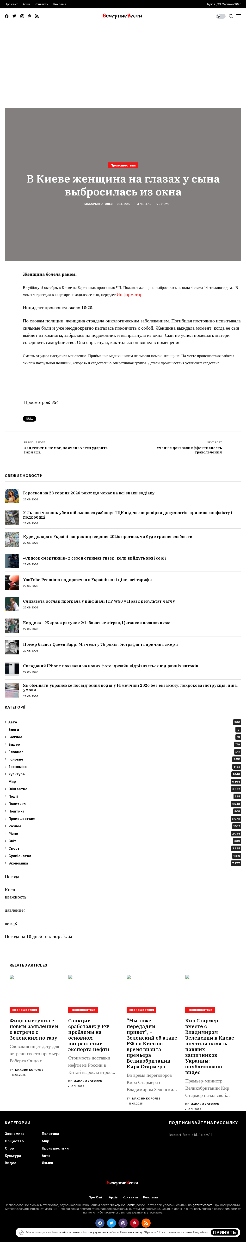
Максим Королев (98, 204)
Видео (124, 744)
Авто (124, 722)
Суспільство (124, 856)
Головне (124, 759)
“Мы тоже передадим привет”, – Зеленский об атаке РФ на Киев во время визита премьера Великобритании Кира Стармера (152, 1043)
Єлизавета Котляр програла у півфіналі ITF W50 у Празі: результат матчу (99, 601)
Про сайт (96, 1197)
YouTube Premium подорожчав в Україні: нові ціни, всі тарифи (87, 579)
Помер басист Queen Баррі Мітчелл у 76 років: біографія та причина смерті (100, 644)
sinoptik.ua (60, 936)
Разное (124, 826)
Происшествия (123, 165)
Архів (113, 1197)
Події (124, 796)
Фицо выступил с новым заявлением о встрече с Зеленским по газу (34, 1029)
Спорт (124, 848)
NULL (29, 418)
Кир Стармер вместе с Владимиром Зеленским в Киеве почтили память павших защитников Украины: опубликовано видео (209, 1046)
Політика (124, 811)
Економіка (124, 767)
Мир (124, 781)
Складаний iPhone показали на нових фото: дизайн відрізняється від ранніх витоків (110, 666)
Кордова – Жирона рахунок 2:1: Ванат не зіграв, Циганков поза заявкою (96, 622)
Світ (124, 841)
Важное (124, 737)
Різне (124, 833)
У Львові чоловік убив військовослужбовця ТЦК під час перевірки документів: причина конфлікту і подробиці (127, 515)
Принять (224, 1232)
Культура (124, 774)
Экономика (124, 863)
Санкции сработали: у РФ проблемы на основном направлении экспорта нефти (88, 1035)
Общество (124, 789)
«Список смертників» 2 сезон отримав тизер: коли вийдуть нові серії (94, 558)
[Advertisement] (123, 60)
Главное (124, 752)
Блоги (123, 729)
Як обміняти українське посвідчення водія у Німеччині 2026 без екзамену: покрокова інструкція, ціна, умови (130, 687)
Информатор (129, 295)
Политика (124, 804)
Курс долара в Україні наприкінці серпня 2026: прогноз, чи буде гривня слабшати (107, 536)
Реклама (150, 1197)
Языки (47, 1163)
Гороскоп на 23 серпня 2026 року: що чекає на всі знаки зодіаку (88, 493)
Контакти (130, 1197)
